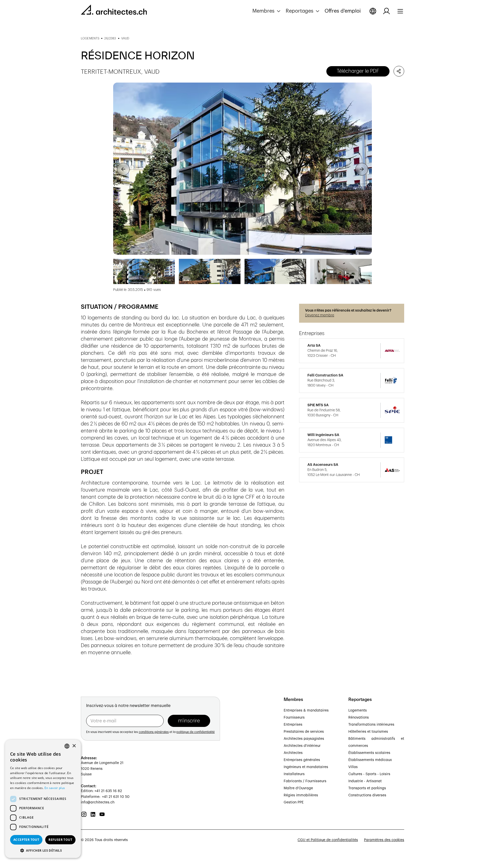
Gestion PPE (294, 802)
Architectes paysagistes (304, 739)
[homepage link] (114, 11)
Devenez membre (319, 315)
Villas (353, 767)
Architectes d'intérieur (302, 746)
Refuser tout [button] (60, 839)
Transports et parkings (367, 788)
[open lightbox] (242, 169)
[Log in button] (386, 11)
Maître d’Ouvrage (298, 788)
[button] (267, 11)
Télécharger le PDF (358, 71)
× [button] (74, 746)
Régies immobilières (301, 795)
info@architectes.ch (97, 802)
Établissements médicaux (370, 760)
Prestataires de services (304, 731)
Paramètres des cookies (384, 840)
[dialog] (43, 799)
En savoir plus (54, 788)
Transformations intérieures (371, 724)
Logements (357, 710)
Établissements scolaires (369, 753)
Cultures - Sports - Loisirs (369, 774)
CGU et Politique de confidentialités (328, 840)
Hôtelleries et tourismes (368, 731)
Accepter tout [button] (26, 839)
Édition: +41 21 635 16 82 (101, 791)
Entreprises (293, 724)
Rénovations (358, 717)
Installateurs (294, 774)
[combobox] (66, 746)
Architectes (293, 753)
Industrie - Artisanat (365, 781)
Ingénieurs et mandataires (306, 767)
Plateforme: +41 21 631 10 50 (105, 797)
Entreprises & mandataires (306, 710)
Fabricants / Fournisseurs (305, 781)
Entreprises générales (302, 760)
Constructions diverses (367, 795)
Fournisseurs (294, 717)
